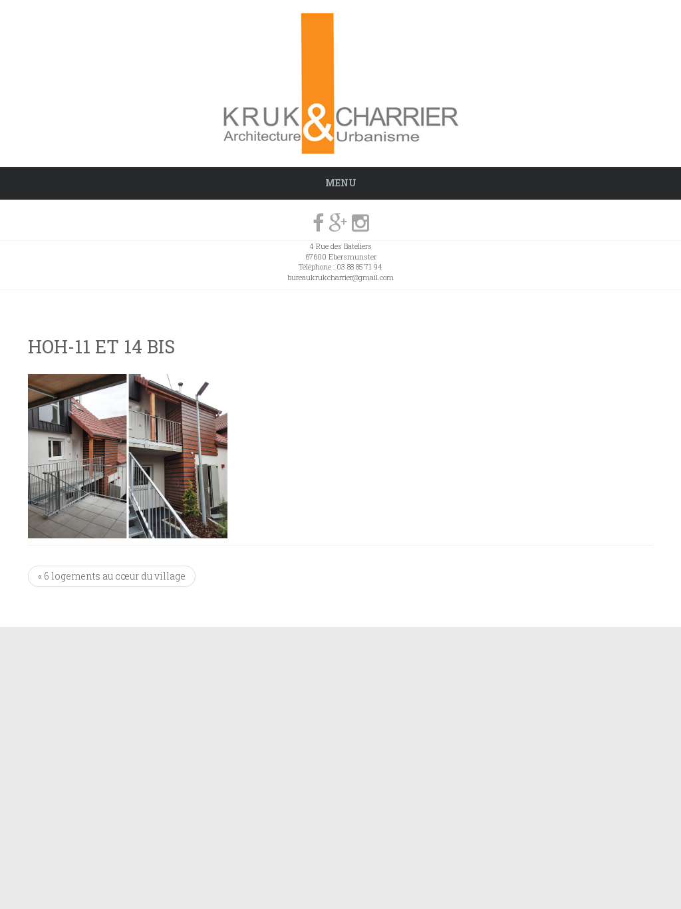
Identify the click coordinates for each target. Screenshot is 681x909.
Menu (340, 182)
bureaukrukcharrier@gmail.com (340, 277)
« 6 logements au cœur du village (112, 576)
